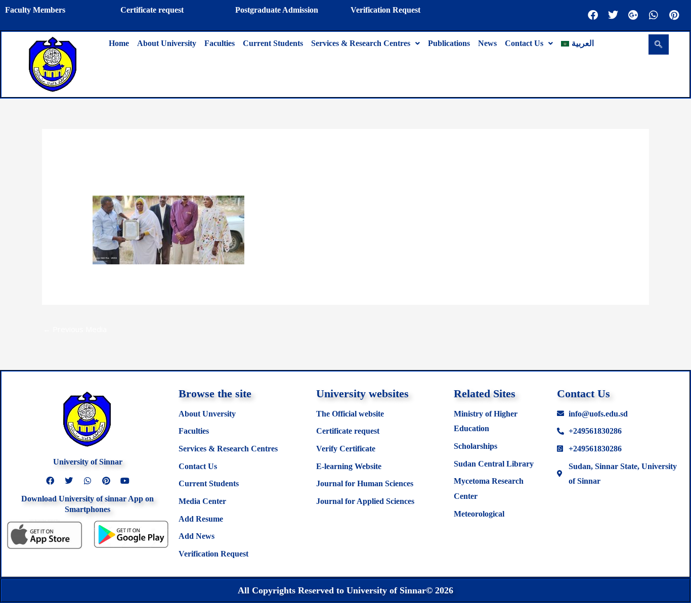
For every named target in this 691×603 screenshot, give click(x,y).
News (487, 43)
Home (119, 43)
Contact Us (524, 43)
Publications (449, 43)
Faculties (219, 43)
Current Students (273, 43)
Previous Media (75, 329)
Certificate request (152, 10)
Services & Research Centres (360, 43)
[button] (365, 43)
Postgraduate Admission (276, 10)
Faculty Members (35, 10)
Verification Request (385, 10)
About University (166, 43)
